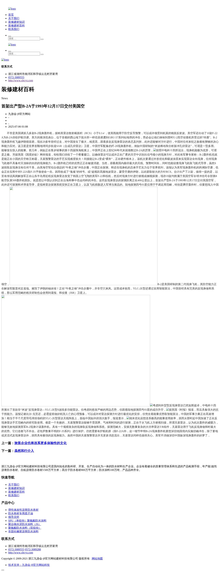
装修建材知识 (16, 21)
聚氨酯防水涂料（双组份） (24, 527)
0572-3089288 (33, 549)
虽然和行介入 (24, 451)
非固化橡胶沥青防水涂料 (23, 531)
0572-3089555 (16, 77)
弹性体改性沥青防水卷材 (23, 509)
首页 (11, 14)
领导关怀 (13, 517)
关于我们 (13, 18)
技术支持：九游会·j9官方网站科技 (29, 564)
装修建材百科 (16, 25)
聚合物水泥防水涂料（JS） (24, 524)
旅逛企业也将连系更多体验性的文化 (40, 443)
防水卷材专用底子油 (20, 513)
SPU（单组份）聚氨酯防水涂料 (27, 520)
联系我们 (13, 29)
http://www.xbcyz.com (20, 80)
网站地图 (97, 558)
